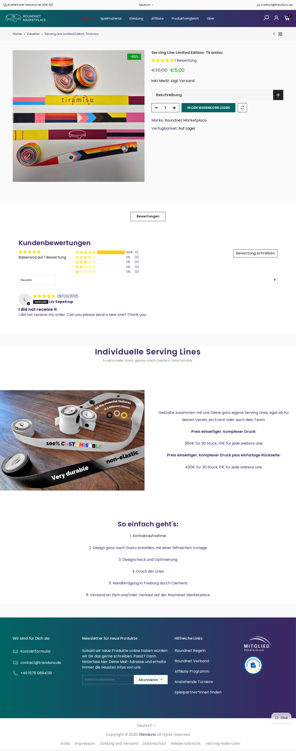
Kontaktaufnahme (149, 535)
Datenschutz (154, 743)
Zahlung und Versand (119, 743)
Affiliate (157, 18)
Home (17, 34)
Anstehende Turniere (194, 681)
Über (210, 18)
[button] (163, 60)
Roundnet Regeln (190, 650)
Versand (186, 80)
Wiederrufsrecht (186, 743)
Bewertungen (148, 216)
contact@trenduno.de (277, 5)
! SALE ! (87, 18)
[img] (44, 296)
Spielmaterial (110, 18)
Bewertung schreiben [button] (255, 253)
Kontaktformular (35, 651)
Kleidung (136, 18)
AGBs (65, 743)
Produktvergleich (185, 18)
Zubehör (33, 34)
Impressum (85, 743)
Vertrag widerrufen (222, 743)
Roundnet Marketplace (186, 120)
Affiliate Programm (192, 671)
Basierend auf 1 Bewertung (42, 257)
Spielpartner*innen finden (198, 692)
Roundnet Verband (192, 661)
